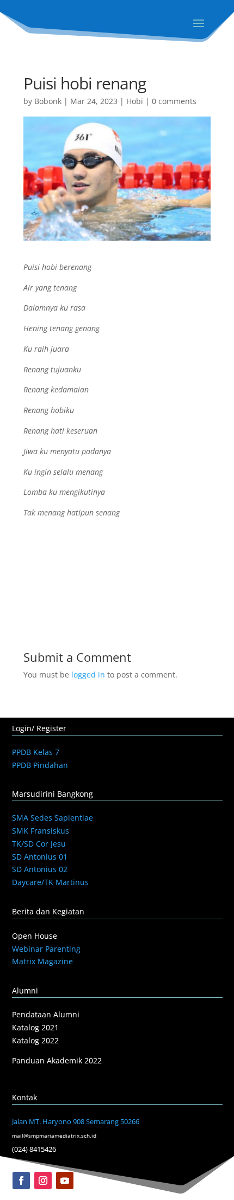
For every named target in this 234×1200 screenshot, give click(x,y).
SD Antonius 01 (39, 856)
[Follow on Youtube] (64, 1180)
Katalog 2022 (35, 1040)
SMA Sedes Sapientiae (52, 817)
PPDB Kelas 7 (35, 752)
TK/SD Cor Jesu (39, 843)
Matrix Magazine (42, 961)
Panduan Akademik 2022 (57, 1060)
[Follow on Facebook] (21, 1180)
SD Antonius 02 (39, 869)
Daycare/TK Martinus (50, 882)
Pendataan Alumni (45, 1014)
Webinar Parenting (46, 949)
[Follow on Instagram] (43, 1180)
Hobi (134, 101)
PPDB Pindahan (40, 765)
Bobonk (47, 101)
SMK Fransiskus (40, 830)
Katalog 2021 (35, 1027)
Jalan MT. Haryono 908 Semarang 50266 (75, 1121)
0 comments (174, 101)
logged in (88, 674)
